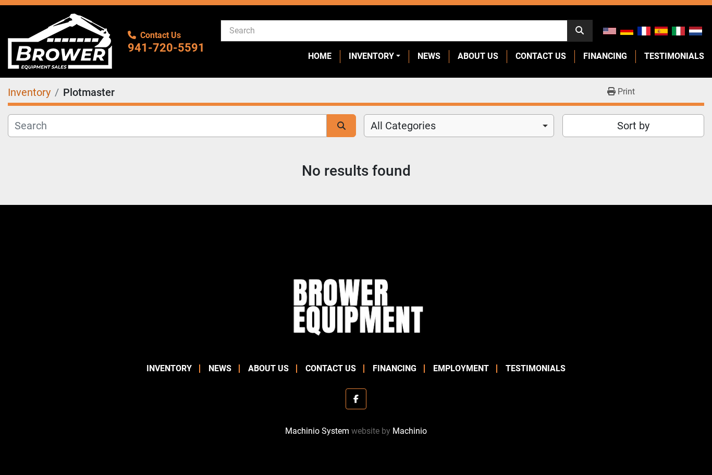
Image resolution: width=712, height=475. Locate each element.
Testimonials (674, 56)
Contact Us (540, 56)
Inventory (371, 56)
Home (320, 56)
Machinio (409, 431)
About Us (478, 56)
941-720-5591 (166, 48)
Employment (461, 368)
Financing (605, 56)
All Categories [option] (403, 125)
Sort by (633, 125)
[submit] (579, 30)
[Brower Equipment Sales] (356, 305)
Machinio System (317, 431)
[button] (374, 56)
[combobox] (459, 125)
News (429, 56)
